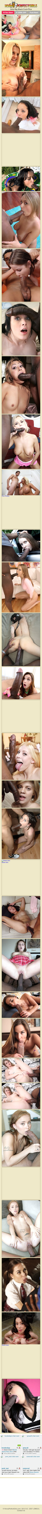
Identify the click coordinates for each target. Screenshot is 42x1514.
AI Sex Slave (8, 12)
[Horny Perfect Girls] (21, 4)
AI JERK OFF (21, 12)
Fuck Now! (34, 12)
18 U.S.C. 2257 (27, 1509)
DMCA (36, 1509)
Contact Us (21, 1510)
